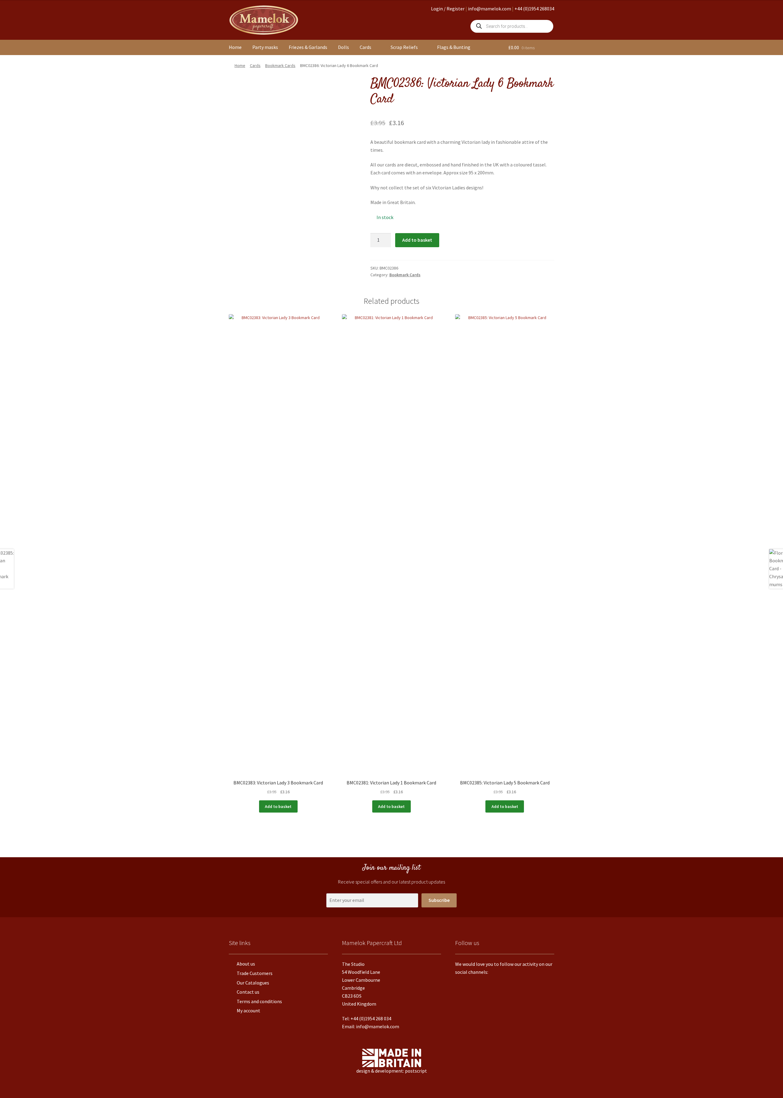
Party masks (265, 47)
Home (235, 47)
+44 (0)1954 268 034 (371, 1018)
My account (248, 1010)
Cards (365, 47)
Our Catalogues (253, 983)
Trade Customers (255, 973)
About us (246, 964)
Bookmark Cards (280, 65)
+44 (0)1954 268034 (534, 9)
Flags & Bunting (453, 47)
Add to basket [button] (278, 806)
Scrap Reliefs (404, 47)
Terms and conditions (259, 1001)
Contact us (248, 992)
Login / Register (448, 9)
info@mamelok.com (489, 9)
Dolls (343, 47)
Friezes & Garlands (308, 47)
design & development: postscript (391, 1071)
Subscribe (439, 900)
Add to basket (417, 240)
